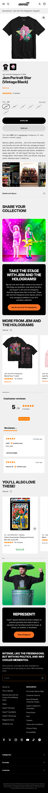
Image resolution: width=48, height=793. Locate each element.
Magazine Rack (8, 720)
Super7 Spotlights (9, 712)
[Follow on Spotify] (39, 739)
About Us (5, 687)
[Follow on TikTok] (33, 739)
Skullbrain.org (7, 724)
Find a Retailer (7, 691)
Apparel (36, 11)
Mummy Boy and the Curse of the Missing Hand (10, 697)
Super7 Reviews (8, 708)
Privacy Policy (31, 728)
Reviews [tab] (10, 428)
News (4, 704)
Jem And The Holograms (22, 11)
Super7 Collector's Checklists (33, 707)
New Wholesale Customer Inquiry (32, 700)
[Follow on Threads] (21, 739)
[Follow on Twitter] (9, 739)
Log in (19, 137)
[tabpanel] (24, 454)
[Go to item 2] (13, 67)
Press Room (30, 712)
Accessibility (31, 732)
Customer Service (33, 695)
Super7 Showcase (9, 716)
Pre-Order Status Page (35, 691)
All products (7, 11)
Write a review (24, 419)
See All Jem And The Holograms (24, 307)
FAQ (28, 716)
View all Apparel (24, 635)
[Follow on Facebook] (3, 739)
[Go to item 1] (5, 67)
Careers (29, 720)
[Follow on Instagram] (15, 739)
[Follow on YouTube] (27, 739)
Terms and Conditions (34, 724)
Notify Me (24, 121)
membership (23, 135)
